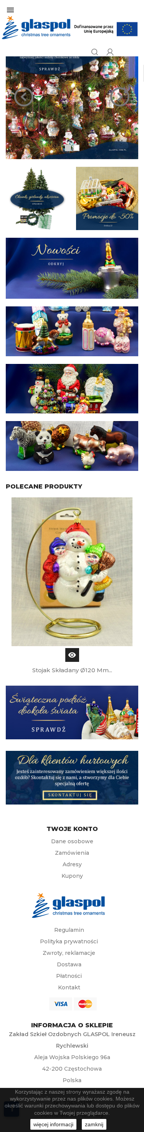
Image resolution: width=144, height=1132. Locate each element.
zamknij (94, 1124)
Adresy (72, 864)
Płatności (69, 975)
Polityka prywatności (69, 941)
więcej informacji (53, 1124)
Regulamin (69, 929)
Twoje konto (72, 829)
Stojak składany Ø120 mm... (72, 670)
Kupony (72, 875)
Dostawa (69, 964)
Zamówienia (72, 852)
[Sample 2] (72, 97)
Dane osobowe (72, 841)
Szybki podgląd (72, 655)
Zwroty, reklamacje (69, 952)
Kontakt (69, 987)
